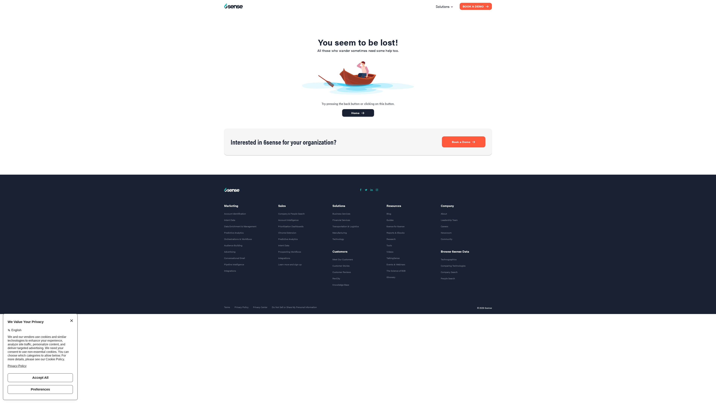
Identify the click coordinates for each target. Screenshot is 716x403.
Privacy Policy (242, 307)
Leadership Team (449, 220)
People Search (448, 278)
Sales (282, 206)
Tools (389, 245)
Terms (227, 307)
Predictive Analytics (234, 232)
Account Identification (235, 213)
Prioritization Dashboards (291, 226)
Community (446, 239)
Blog (389, 213)
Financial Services (341, 220)
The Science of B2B (396, 270)
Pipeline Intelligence (234, 264)
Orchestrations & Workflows (238, 239)
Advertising (229, 251)
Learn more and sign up (290, 264)
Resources (394, 206)
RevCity (336, 278)
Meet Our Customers (342, 259)
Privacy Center (260, 307)
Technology (338, 239)
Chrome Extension (287, 232)
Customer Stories (341, 265)
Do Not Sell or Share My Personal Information (294, 307)
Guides (390, 220)
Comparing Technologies (453, 265)
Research (391, 239)
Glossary (391, 277)
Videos (390, 251)
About (444, 213)
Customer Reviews (341, 272)
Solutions (338, 206)
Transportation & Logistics (345, 226)
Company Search (449, 272)
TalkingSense (393, 258)
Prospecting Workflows (289, 251)
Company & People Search (291, 213)
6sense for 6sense (395, 226)
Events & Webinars (396, 264)
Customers (339, 251)
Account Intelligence (288, 220)
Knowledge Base (340, 284)
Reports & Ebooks (396, 232)
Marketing (231, 206)
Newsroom (446, 232)
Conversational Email (234, 258)
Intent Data (229, 220)
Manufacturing (339, 232)
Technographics (449, 259)
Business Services (341, 213)
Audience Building (233, 245)
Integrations (230, 270)
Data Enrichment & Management (240, 226)
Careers (444, 226)
